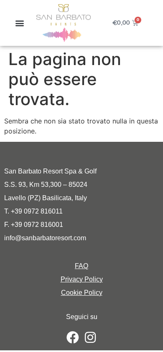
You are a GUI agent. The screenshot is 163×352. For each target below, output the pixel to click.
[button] (20, 23)
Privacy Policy (82, 279)
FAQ (81, 265)
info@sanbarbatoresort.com (45, 237)
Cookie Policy (81, 292)
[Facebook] (73, 337)
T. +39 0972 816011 (33, 211)
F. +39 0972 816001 (33, 224)
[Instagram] (90, 337)
